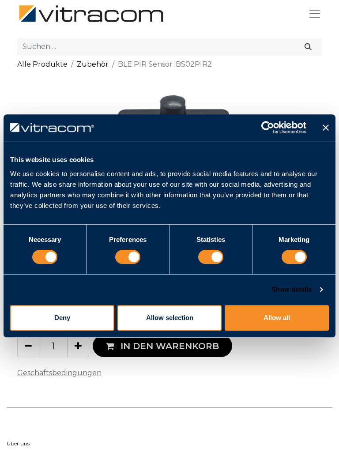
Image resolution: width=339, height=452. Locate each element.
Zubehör (93, 64)
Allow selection (169, 317)
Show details (291, 289)
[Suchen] (308, 47)
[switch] (127, 257)
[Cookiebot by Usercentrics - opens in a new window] (267, 127)
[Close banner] (326, 127)
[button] (162, 346)
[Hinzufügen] (78, 346)
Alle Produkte (42, 64)
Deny (62, 317)
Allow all (277, 317)
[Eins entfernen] (28, 346)
